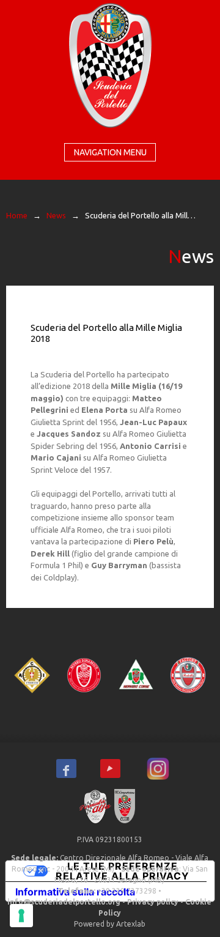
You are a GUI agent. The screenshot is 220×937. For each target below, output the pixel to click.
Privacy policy (152, 902)
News (56, 215)
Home (17, 215)
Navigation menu (110, 152)
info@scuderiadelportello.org (63, 902)
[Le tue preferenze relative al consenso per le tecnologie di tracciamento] (21, 915)
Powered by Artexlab (109, 924)
